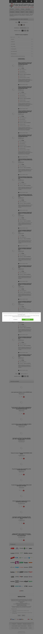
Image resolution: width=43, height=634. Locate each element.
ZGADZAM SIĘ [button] (27, 319)
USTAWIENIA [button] (15, 319)
